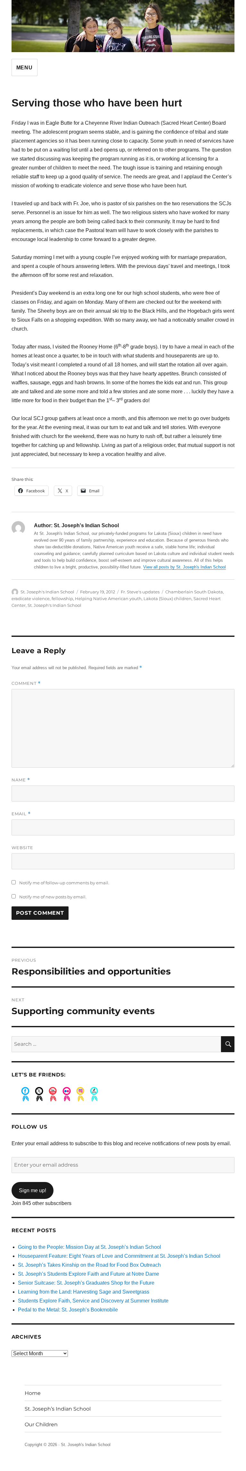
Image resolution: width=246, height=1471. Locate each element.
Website (22, 847)
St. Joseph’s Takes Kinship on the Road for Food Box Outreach (89, 1265)
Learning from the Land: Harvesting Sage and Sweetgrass (83, 1292)
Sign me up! (32, 1190)
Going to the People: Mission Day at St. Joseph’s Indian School (89, 1247)
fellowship (62, 598)
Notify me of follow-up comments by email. (64, 882)
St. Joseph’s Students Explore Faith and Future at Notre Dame (88, 1274)
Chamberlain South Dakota (194, 591)
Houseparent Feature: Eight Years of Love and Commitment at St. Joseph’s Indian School (119, 1256)
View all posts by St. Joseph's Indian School (184, 567)
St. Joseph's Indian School (47, 591)
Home (33, 1393)
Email (21, 814)
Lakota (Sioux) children (168, 598)
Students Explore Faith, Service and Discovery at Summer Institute (93, 1300)
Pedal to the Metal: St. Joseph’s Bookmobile (68, 1309)
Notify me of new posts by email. (52, 896)
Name (21, 780)
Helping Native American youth (108, 598)
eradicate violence (31, 598)
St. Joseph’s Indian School (58, 1409)
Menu (24, 67)
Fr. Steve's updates (140, 591)
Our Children (41, 1424)
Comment (26, 683)
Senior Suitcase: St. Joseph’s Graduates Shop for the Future (86, 1283)
